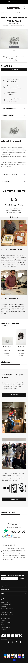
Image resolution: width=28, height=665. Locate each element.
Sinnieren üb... (7, 350)
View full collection (6, 325)
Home (2, 12)
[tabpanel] (14, 206)
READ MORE (14, 394)
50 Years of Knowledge (14, 1)
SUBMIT (22, 578)
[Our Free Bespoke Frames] (14, 282)
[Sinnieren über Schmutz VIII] (13, 50)
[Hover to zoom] (14, 39)
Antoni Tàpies (15, 23)
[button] (3, 7)
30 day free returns (12, 101)
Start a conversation (12, 81)
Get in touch (10, 94)
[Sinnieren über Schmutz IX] (21, 337)
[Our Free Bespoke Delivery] (14, 233)
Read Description (13, 58)
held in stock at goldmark (14, 88)
